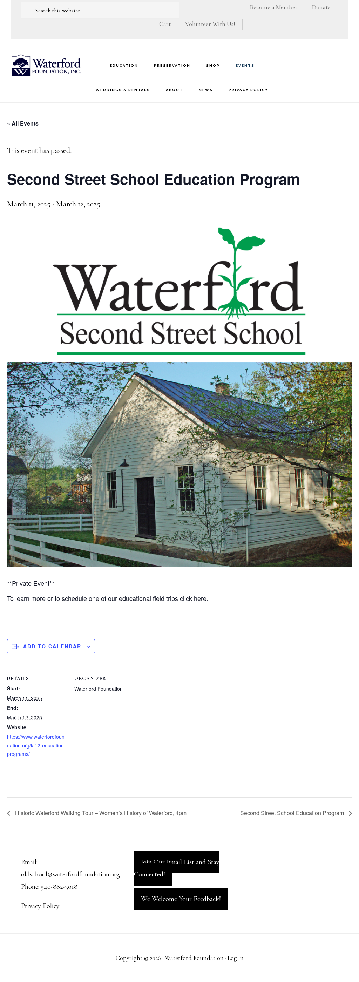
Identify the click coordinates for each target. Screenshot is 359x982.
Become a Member (274, 7)
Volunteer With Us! (210, 24)
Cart (165, 24)
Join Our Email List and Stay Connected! (176, 868)
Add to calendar (52, 646)
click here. (195, 598)
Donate (321, 7)
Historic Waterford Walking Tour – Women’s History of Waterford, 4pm (100, 813)
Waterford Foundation (46, 65)
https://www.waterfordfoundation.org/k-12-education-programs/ (36, 745)
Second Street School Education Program (292, 813)
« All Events (23, 123)
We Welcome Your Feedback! (181, 899)
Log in (236, 958)
